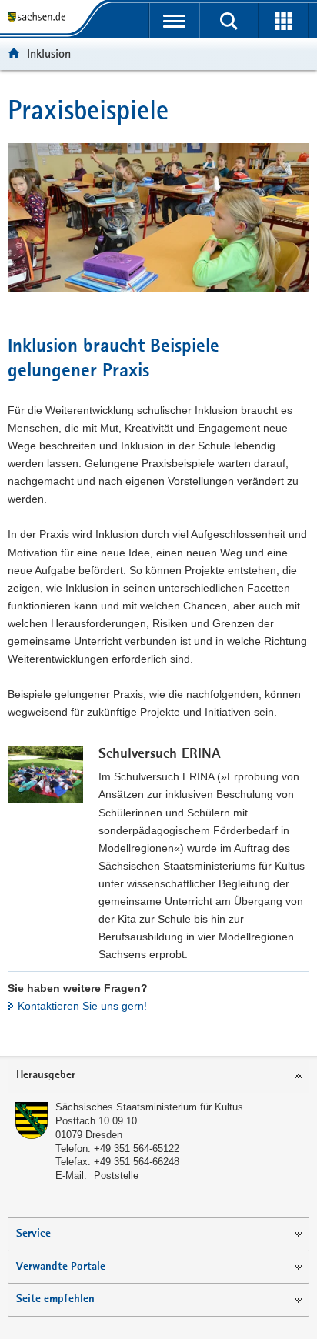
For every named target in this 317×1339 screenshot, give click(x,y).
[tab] (158, 1076)
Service (33, 1234)
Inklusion (49, 53)
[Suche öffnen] (229, 20)
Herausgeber (45, 1075)
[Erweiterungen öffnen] (283, 20)
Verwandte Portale (60, 1267)
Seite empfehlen (55, 1299)
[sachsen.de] (39, 17)
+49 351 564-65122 (136, 1148)
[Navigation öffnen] (174, 20)
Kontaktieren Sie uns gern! (82, 1006)
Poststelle (116, 1175)
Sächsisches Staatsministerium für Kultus (149, 1107)
